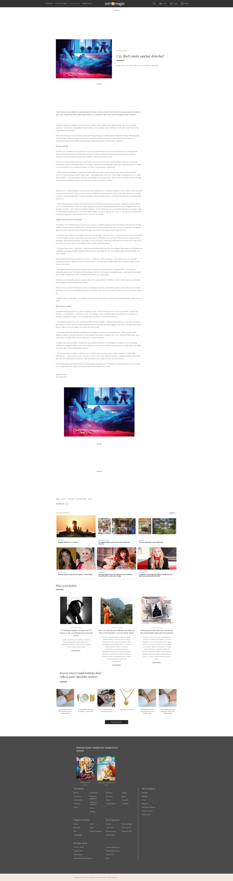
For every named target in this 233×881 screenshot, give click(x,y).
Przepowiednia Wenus (113, 851)
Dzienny (76, 792)
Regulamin (145, 803)
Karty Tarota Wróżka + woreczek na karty (106, 710)
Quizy (107, 858)
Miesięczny (76, 803)
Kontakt (144, 792)
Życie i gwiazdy (74, 3)
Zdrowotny (109, 796)
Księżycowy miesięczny (93, 803)
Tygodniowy (77, 796)
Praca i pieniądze (127, 824)
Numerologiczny (111, 803)
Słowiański (125, 800)
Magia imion (109, 854)
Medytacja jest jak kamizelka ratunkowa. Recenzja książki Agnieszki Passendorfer (156, 631)
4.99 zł (106, 785)
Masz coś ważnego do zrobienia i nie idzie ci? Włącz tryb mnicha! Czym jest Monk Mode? (116, 631)
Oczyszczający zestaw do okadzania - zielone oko (86, 710)
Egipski (124, 796)
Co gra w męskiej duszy (113, 847)
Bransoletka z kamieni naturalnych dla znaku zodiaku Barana (65, 711)
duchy (63, 499)
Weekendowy (77, 800)
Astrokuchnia (110, 835)
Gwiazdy (108, 824)
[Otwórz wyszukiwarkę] (154, 3)
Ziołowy (108, 800)
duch (90, 499)
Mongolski (125, 803)
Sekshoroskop (77, 854)
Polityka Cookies (147, 811)
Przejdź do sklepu (116, 722)
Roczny (75, 807)
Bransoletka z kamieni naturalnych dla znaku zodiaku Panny (168, 711)
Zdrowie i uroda (111, 831)
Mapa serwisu (146, 814)
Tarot (75, 831)
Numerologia (77, 835)
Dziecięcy (92, 811)
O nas (144, 800)
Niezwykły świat (127, 831)
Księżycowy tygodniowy (93, 797)
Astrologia (76, 827)
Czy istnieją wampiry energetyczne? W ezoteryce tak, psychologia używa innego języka (76, 633)
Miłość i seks (110, 827)
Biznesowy (109, 792)
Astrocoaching (121, 50)
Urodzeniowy (94, 792)
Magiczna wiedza (61, 3)
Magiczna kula (77, 851)
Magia (91, 827)
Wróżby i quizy (87, 3)
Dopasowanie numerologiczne (82, 858)
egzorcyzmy (81, 499)
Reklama (145, 796)
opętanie (71, 499)
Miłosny (92, 808)
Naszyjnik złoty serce (126, 709)
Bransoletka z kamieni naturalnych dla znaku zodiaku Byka (147, 711)
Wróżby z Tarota (78, 847)
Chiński (124, 792)
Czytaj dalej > (76, 650)
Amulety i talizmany (96, 831)
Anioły (92, 824)
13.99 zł (85, 785)
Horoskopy (49, 3)
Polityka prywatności (148, 807)
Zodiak (75, 824)
